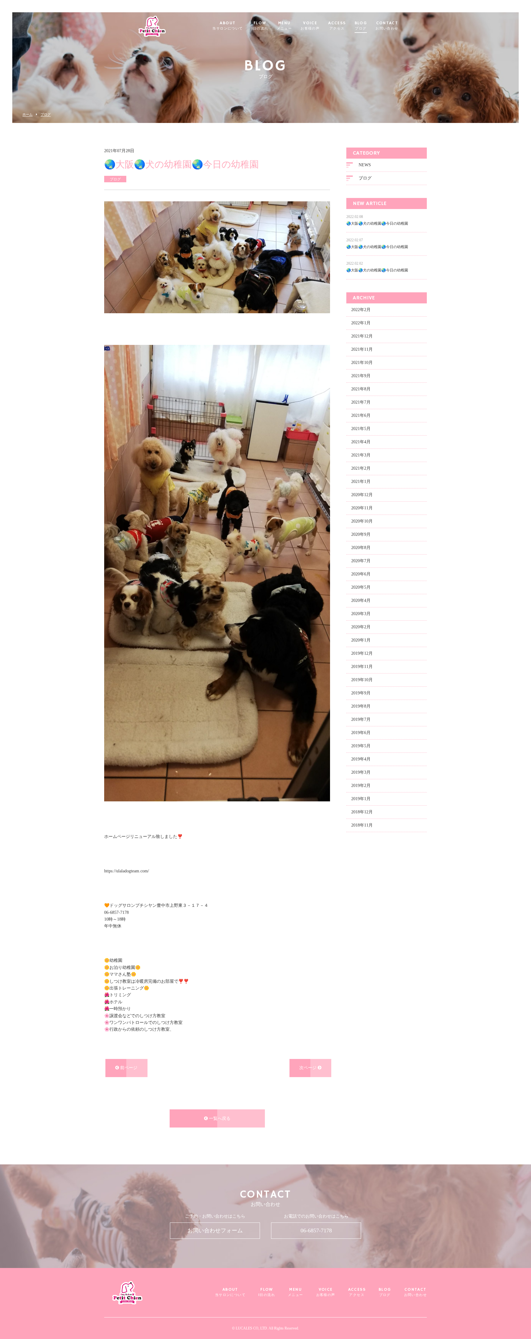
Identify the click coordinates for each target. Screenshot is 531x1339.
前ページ (128, 1067)
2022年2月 (361, 309)
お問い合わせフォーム (215, 1230)
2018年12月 (362, 812)
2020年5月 (361, 587)
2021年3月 (361, 455)
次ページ (308, 1067)
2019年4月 (361, 759)
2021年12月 (362, 336)
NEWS (365, 165)
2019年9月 (361, 693)
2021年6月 (361, 415)
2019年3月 (361, 772)
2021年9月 (361, 375)
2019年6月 (361, 732)
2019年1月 (361, 798)
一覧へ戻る (219, 1118)
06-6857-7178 (316, 1230)
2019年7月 (361, 719)
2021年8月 (361, 389)
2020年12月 (362, 494)
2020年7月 (361, 561)
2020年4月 (361, 600)
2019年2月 (361, 785)
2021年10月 (362, 362)
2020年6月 (361, 574)
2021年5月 (361, 428)
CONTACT (387, 26)
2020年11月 (362, 508)
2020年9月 (361, 534)
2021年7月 (361, 402)
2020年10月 (362, 521)
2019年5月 (361, 746)
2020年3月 (361, 613)
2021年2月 (361, 468)
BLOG (361, 26)
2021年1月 (361, 481)
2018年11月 (362, 825)
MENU (284, 26)
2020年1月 (361, 640)
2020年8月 (361, 547)
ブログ (46, 114)
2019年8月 (361, 706)
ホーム (27, 114)
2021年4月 (361, 442)
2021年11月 (362, 349)
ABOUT (227, 26)
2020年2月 (361, 627)
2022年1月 (361, 323)
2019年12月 (362, 653)
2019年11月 (362, 666)
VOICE (310, 26)
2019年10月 (362, 679)
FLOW (260, 26)
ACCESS (337, 26)
